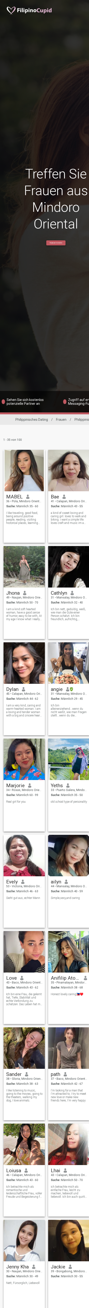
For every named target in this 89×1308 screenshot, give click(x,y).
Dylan (12, 689)
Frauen (61, 419)
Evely (12, 882)
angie (57, 689)
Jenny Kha (17, 1267)
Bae (55, 497)
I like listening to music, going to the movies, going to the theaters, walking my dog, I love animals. (24, 1095)
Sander (14, 1074)
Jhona (13, 593)
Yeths (57, 785)
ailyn (56, 882)
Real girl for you (16, 801)
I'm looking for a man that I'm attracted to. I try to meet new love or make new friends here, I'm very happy (68, 1095)
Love (11, 978)
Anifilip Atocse (65, 978)
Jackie (58, 1267)
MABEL (14, 497)
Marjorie (15, 785)
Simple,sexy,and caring (65, 898)
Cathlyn (59, 593)
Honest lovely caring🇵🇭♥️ (67, 994)
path (55, 1074)
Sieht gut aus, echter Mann (23, 898)
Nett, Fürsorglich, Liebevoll (23, 1283)
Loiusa (13, 1170)
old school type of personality (69, 801)
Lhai (55, 1170)
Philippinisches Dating (31, 419)
